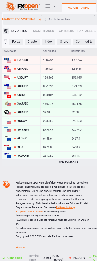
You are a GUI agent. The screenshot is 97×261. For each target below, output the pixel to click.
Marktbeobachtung (19, 19)
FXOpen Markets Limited (29, 211)
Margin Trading (78, 7)
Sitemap (20, 247)
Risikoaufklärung (65, 207)
